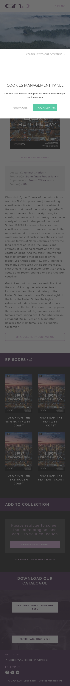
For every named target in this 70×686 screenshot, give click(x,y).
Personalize (20, 107)
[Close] (35, 343)
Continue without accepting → (45, 54)
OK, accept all (46, 107)
